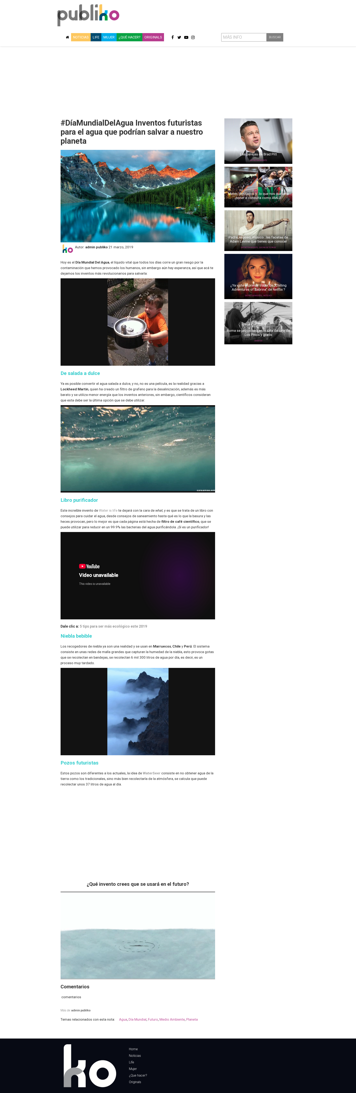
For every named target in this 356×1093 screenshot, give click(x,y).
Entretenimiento (258, 160)
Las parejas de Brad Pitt (258, 154)
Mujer (109, 37)
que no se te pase (267, 247)
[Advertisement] (178, 81)
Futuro (153, 1019)
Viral (258, 204)
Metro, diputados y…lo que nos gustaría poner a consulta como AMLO (258, 196)
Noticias (81, 37)
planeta (192, 1019)
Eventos (258, 341)
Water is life (108, 510)
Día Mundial (137, 1019)
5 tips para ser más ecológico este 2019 (113, 626)
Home (133, 1049)
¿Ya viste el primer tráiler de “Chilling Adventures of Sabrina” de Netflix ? (258, 287)
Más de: (76, 1010)
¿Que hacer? (138, 1075)
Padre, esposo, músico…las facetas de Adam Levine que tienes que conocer (258, 239)
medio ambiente (172, 1019)
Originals (153, 37)
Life (96, 37)
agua (123, 1019)
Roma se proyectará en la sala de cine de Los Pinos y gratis (258, 332)
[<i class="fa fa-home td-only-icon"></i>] (67, 37)
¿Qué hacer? (129, 37)
